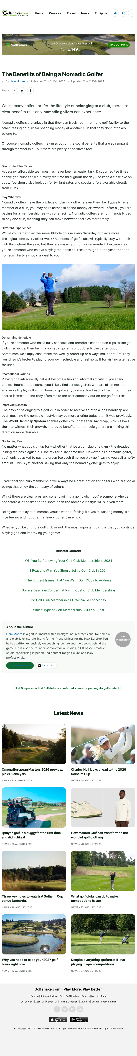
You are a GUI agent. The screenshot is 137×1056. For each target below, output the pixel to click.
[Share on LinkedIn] (14, 90)
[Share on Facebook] (30, 90)
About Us (39, 1001)
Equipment (102, 13)
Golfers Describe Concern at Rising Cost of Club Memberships (68, 590)
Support (35, 996)
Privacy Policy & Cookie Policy (107, 1028)
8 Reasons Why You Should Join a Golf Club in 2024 (68, 570)
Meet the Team (98, 996)
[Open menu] (131, 13)
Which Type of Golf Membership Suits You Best (68, 610)
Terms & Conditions (68, 1001)
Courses (55, 13)
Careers (86, 996)
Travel (71, 13)
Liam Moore (17, 81)
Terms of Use (84, 1028)
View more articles (20, 665)
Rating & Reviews (49, 996)
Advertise (85, 1001)
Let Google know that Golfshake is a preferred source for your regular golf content (67, 688)
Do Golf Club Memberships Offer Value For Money (68, 600)
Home (39, 13)
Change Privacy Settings (104, 1001)
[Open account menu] (115, 13)
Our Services (27, 1001)
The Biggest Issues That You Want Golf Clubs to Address (68, 580)
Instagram (48, 665)
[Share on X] (22, 90)
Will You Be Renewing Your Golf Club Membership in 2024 (68, 561)
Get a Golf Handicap (70, 996)
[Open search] (123, 13)
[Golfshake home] (15, 13)
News (85, 13)
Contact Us (51, 1001)
